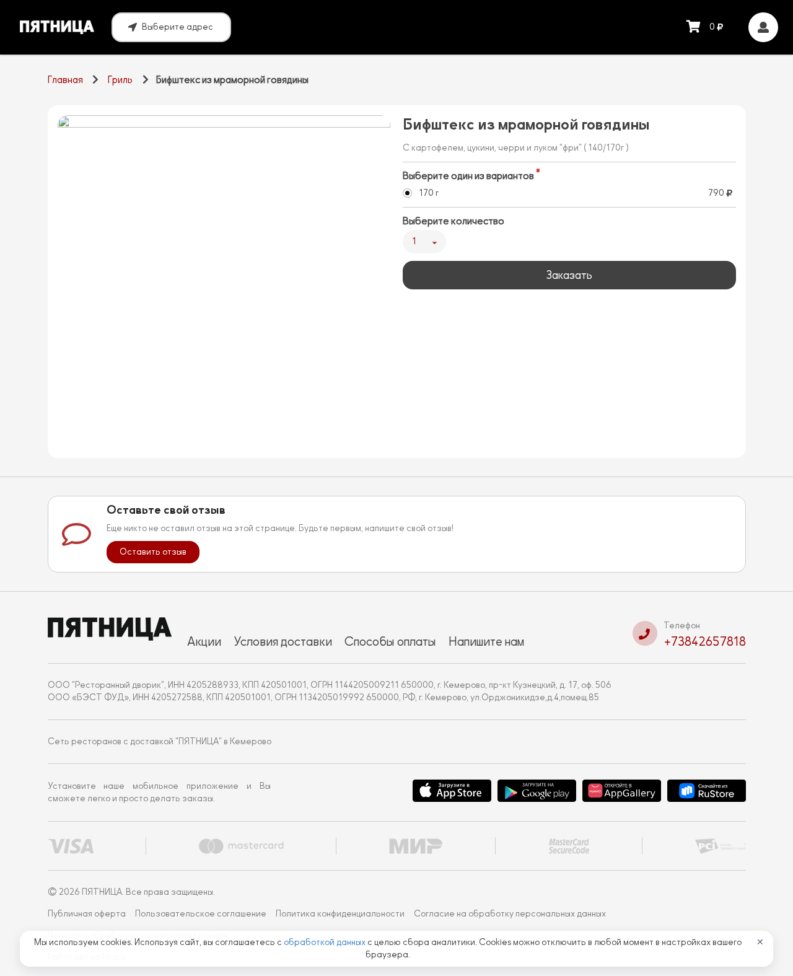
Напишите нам (486, 641)
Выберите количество (453, 221)
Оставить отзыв (153, 551)
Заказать (569, 275)
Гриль (120, 80)
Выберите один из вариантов (468, 176)
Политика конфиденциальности (340, 913)
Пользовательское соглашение (200, 913)
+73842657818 (705, 641)
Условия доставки (283, 641)
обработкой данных (325, 942)
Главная (65, 80)
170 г (429, 193)
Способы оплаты (390, 641)
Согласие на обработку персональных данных (510, 913)
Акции (204, 641)
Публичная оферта (87, 913)
